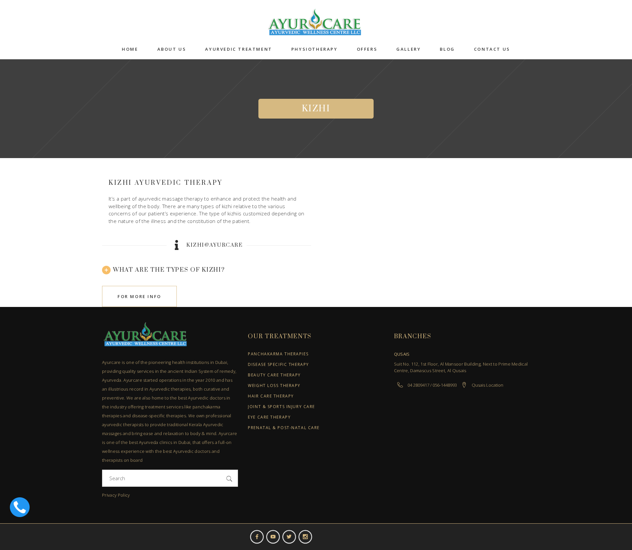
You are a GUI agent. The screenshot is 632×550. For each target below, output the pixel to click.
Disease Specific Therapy (278, 365)
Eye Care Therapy (269, 417)
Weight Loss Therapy (274, 386)
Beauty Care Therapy (274, 375)
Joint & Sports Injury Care (281, 407)
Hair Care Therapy (271, 396)
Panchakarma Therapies (278, 354)
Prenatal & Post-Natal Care (284, 428)
